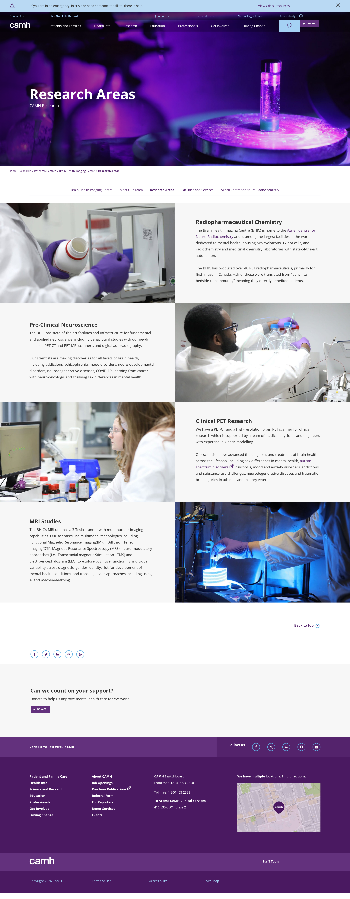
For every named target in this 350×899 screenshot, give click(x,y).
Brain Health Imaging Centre (77, 171)
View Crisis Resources (274, 6)
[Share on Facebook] (34, 655)
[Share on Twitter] (46, 655)
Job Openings (102, 783)
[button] (65, 26)
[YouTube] (316, 747)
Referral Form (205, 16)
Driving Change (41, 815)
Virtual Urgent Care (250, 16)
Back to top (304, 625)
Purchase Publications (109, 789)
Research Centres (45, 171)
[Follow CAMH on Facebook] (256, 747)
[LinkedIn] (286, 747)
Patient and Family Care (48, 776)
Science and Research (46, 789)
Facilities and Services (197, 190)
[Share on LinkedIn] (57, 655)
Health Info (38, 783)
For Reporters (102, 802)
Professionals (40, 802)
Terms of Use (101, 881)
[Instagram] (301, 747)
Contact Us (17, 16)
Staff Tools (270, 861)
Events (97, 815)
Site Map (212, 881)
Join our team (163, 16)
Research (25, 171)
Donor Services (103, 808)
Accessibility (288, 16)
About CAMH (102, 776)
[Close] (338, 5)
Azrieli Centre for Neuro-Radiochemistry (250, 190)
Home (13, 171)
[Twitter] (271, 747)
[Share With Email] (69, 655)
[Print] (80, 655)
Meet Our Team (131, 190)
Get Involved (39, 808)
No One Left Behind (64, 16)
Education (37, 795)
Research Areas (162, 190)
